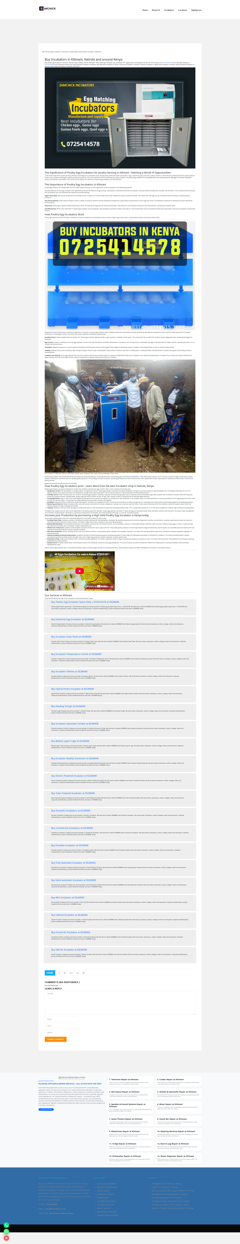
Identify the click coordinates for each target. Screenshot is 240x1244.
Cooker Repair (103, 1191)
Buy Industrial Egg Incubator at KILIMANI (72, 619)
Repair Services (104, 1208)
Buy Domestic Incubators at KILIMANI (70, 810)
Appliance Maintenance (107, 1187)
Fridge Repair (103, 1198)
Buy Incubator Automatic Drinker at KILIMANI (74, 723)
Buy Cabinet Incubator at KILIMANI (69, 914)
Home (145, 10)
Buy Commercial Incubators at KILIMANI (72, 827)
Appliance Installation (106, 1184)
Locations (182, 10)
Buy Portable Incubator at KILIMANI (69, 845)
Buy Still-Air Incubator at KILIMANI (69, 949)
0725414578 (166, 63)
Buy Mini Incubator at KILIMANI (67, 897)
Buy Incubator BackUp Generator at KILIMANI (74, 758)
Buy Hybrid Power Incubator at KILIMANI (72, 688)
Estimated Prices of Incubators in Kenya (169, 1194)
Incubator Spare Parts (106, 1201)
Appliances (196, 10)
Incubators (169, 10)
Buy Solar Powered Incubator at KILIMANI (73, 793)
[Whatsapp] (6, 1231)
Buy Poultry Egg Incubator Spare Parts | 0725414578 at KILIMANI (85, 601)
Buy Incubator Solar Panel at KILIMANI (71, 636)
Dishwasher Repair (105, 1194)
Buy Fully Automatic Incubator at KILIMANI (73, 862)
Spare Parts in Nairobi (107, 1212)
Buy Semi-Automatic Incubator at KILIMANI (73, 880)
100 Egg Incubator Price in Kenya (167, 1198)
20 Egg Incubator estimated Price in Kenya (171, 1201)
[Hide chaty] (6, 1238)
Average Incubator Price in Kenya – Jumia (170, 1205)
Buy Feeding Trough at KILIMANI (68, 706)
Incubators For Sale (105, 1205)
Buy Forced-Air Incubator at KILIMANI (70, 932)
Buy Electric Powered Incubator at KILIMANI (74, 775)
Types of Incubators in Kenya (165, 1187)
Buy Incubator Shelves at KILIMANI (69, 671)
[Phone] (6, 1225)
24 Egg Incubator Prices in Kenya (166, 1184)
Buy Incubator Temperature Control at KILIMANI (76, 654)
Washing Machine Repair (108, 1215)
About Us (156, 10)
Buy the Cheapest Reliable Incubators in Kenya (173, 1208)
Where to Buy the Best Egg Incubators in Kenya (173, 1191)
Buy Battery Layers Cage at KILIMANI (70, 740)
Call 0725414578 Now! (46, 1109)
